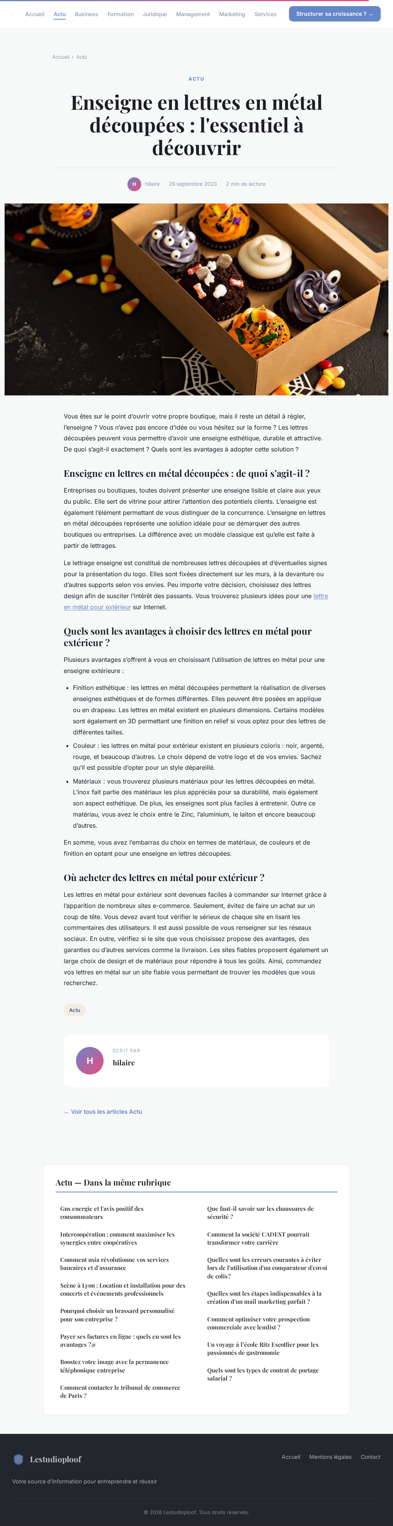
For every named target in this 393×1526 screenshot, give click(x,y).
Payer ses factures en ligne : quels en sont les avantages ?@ (120, 1340)
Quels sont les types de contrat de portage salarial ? (263, 1374)
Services (265, 13)
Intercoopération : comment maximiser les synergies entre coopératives (117, 1238)
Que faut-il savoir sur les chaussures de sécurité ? (260, 1212)
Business (86, 13)
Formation (120, 13)
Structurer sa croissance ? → (334, 13)
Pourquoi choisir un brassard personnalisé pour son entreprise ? (117, 1315)
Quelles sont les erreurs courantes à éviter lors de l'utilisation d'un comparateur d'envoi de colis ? (267, 1268)
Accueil (35, 13)
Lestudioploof (55, 1458)
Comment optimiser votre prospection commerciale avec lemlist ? (258, 1323)
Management (193, 13)
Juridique (155, 13)
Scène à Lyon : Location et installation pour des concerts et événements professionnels (122, 1289)
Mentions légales (330, 1456)
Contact (371, 1456)
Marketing (232, 13)
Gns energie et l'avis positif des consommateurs (102, 1212)
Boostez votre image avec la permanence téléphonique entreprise (114, 1366)
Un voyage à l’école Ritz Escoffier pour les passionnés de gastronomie (263, 1348)
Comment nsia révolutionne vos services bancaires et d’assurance (114, 1263)
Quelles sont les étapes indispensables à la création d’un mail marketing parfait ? (264, 1297)
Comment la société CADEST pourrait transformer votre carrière (258, 1238)
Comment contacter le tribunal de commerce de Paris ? (120, 1391)
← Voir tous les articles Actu (103, 1111)
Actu (60, 13)
